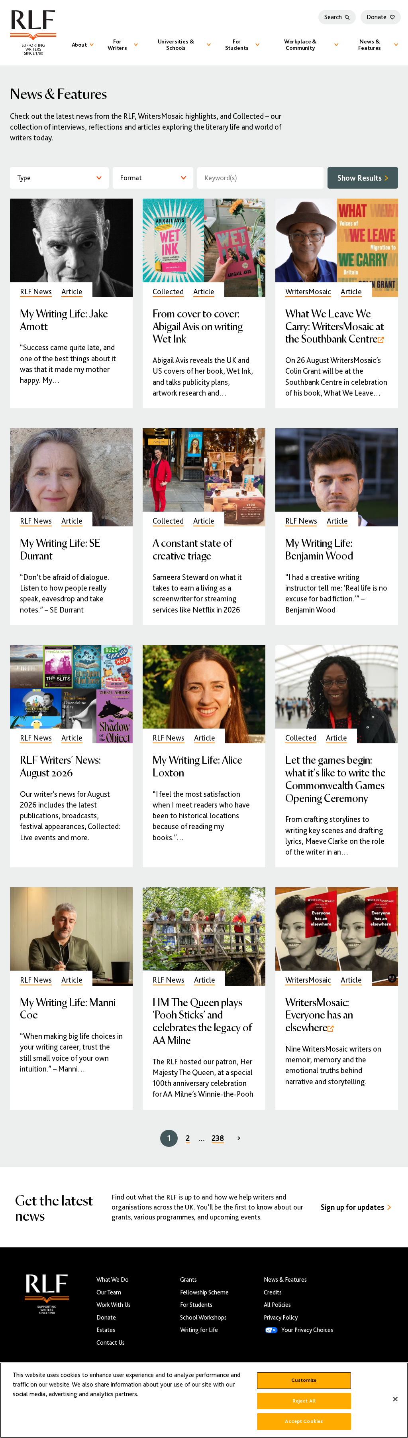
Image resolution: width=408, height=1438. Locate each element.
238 (218, 1138)
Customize (303, 1380)
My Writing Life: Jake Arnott (64, 319)
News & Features (369, 44)
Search (333, 17)
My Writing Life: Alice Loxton (197, 765)
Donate (376, 17)
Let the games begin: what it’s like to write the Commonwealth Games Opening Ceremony (335, 778)
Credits (273, 1292)
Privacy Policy (281, 1317)
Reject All (304, 1401)
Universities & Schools (176, 44)
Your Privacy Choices (307, 1330)
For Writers (117, 44)
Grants (188, 1279)
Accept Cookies (304, 1421)
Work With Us (113, 1304)
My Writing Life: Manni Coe (68, 1008)
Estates (105, 1330)
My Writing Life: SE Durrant (60, 549)
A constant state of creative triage (192, 549)
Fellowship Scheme (204, 1292)
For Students (237, 44)
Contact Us (110, 1342)
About (79, 44)
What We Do (112, 1279)
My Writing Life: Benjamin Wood (319, 549)
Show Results (359, 178)
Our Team (108, 1292)
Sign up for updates (352, 1207)
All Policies (277, 1304)
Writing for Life (199, 1330)
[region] (204, 1400)
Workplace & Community (300, 44)
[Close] (395, 1399)
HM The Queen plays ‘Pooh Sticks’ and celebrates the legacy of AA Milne (202, 1021)
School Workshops (203, 1317)
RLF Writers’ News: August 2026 (60, 765)
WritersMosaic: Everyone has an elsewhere (319, 1014)
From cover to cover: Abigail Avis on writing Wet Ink (198, 326)
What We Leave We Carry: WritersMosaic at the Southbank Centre (334, 326)
